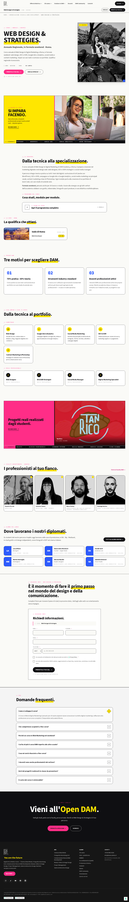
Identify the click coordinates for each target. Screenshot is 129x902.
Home (5, 15)
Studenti (81, 866)
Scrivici (120, 4)
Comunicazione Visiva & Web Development (24, 15)
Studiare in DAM (59, 4)
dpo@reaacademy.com (46, 894)
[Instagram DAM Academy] (6, 881)
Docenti (70, 4)
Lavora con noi (83, 876)
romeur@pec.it (33, 894)
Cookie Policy (20, 898)
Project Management (60, 865)
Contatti (90, 4)
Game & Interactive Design (61, 868)
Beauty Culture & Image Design (63, 862)
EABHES (81, 858)
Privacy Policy (73, 657)
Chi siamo (47, 4)
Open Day (105, 10)
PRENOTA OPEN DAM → (58, 828)
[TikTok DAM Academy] (10, 881)
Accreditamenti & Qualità (86, 861)
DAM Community (80, 4)
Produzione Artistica (85, 863)
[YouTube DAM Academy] (15, 881)
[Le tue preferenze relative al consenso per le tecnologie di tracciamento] (125, 898)
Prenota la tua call (117, 10)
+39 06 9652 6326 (109, 853)
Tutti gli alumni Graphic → (114, 539)
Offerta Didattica (35, 4)
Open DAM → (10, 874)
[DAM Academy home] (6, 4)
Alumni (81, 869)
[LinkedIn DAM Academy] (25, 881)
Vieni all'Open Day (34, 72)
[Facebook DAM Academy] (20, 881)
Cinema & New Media (60, 853)
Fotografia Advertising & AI (61, 855)
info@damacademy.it (111, 855)
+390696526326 (85, 892)
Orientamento (83, 874)
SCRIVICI (76, 828)
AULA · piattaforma (84, 855)
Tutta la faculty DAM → (118, 470)
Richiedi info (13, 127)
